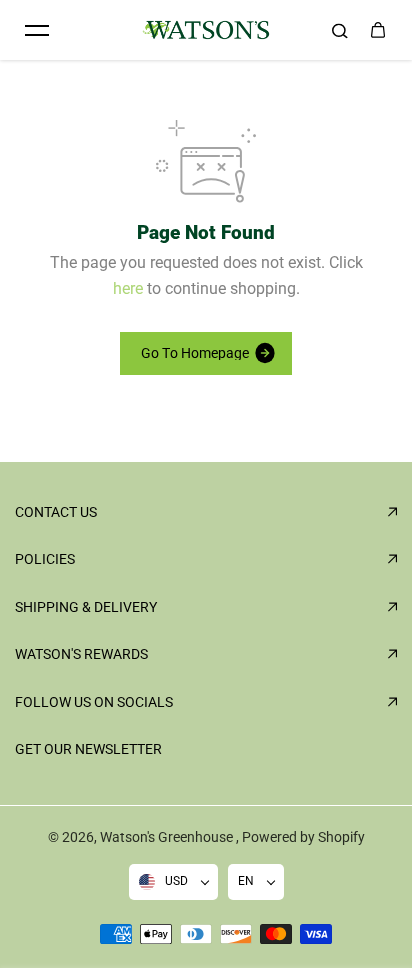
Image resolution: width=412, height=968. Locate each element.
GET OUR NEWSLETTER (88, 749)
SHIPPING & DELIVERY (86, 607)
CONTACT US (56, 512)
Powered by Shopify (303, 837)
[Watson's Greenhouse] (206, 30)
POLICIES (45, 559)
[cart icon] (378, 30)
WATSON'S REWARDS (81, 654)
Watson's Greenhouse (168, 837)
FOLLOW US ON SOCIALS (94, 702)
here (128, 288)
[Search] (340, 30)
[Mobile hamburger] (37, 30)
